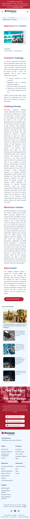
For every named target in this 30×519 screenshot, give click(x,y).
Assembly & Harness (21, 456)
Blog (17, 468)
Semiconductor (18, 51)
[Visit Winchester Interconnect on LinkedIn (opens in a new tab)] (11, 510)
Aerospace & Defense (7, 466)
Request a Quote (6, 494)
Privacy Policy (4, 516)
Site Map (14, 515)
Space (3, 468)
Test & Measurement (7, 480)
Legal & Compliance (6, 451)
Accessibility (7, 515)
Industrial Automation (6, 471)
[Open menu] (2, 11)
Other (17, 458)
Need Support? (5, 488)
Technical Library (20, 466)
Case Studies (11, 17)
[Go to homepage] (11, 11)
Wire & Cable (19, 454)
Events (17, 473)
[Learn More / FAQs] (18, 7)
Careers (3, 458)
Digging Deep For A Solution (10, 19)
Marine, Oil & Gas (6, 473)
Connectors (19, 449)
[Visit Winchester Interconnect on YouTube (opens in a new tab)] (15, 510)
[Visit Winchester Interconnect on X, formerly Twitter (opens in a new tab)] (18, 510)
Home (4, 17)
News (17, 471)
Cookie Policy (13, 516)
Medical (3, 478)
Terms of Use (21, 515)
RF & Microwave (8, 51)
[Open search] (27, 11)
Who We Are (4, 449)
